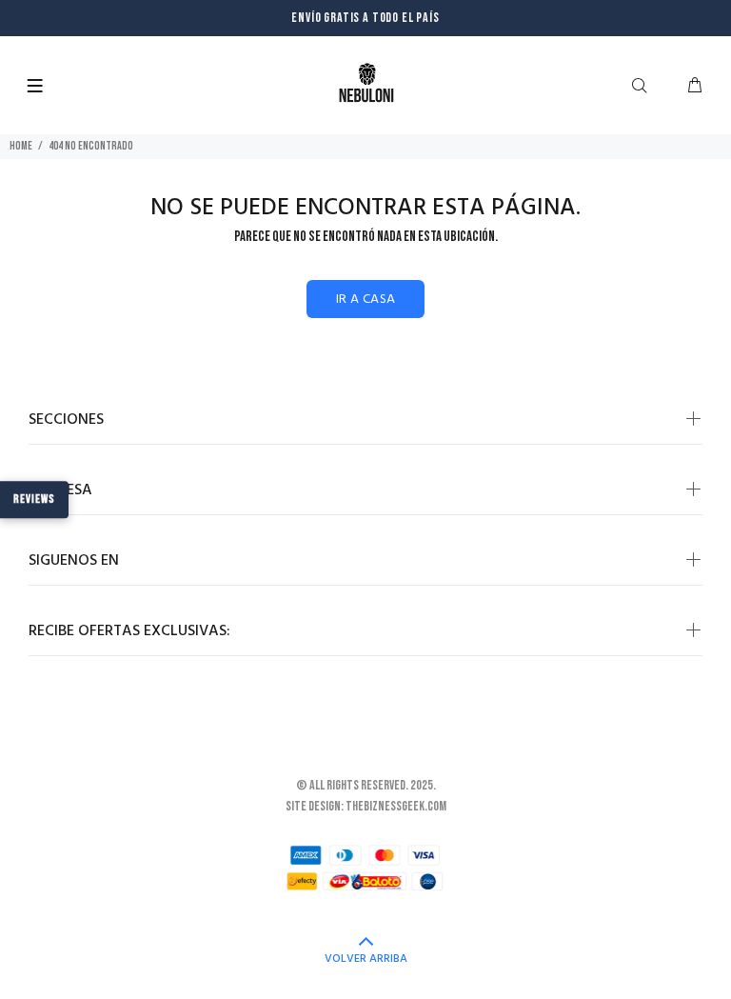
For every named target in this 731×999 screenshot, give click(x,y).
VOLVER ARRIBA (366, 959)
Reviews (34, 499)
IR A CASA (366, 299)
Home (21, 146)
